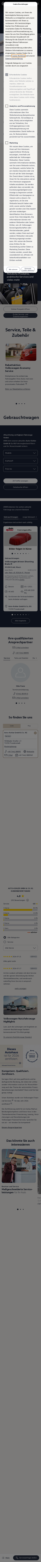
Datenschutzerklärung (14, 58)
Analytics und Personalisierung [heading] (22, 106)
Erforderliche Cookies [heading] (18, 74)
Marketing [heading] (13, 143)
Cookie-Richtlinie (18, 56)
